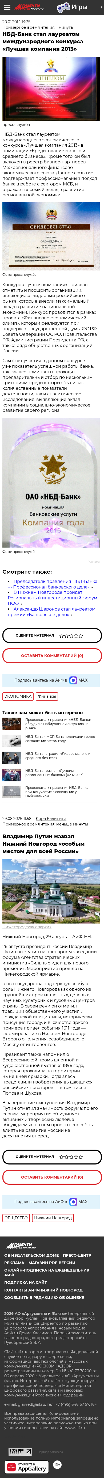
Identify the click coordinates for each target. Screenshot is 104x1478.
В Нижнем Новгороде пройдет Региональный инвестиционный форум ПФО (52, 598)
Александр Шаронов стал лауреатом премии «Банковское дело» (51, 612)
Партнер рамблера (50, 1452)
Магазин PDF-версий (52, 1262)
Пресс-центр (77, 1255)
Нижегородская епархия (26, 927)
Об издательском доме (31, 1255)
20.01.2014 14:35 (16, 21)
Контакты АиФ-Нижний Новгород (43, 1290)
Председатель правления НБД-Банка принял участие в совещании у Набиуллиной (56, 792)
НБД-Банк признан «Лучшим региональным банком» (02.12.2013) (54, 773)
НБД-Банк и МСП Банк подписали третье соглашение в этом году (60, 739)
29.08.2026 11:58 (16, 818)
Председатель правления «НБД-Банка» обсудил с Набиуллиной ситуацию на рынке (58, 724)
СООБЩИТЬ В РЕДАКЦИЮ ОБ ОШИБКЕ (44, 1297)
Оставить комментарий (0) (52, 655)
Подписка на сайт (25, 1282)
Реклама (14, 1262)
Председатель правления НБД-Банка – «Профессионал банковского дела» (52, 584)
